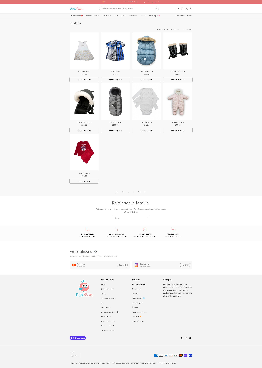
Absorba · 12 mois (178, 122)
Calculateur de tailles (108, 326)
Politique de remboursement (167, 363)
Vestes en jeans (137, 303)
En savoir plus (175, 296)
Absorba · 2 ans (147, 122)
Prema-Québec (106, 317)
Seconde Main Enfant (108, 321)
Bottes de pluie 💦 (138, 298)
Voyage (134, 293)
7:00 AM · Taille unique (178, 71)
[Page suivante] (145, 192)
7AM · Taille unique (147, 71)
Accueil (103, 284)
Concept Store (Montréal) (109, 312)
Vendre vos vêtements (108, 298)
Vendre (189, 16)
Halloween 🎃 (136, 317)
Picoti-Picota (78, 363)
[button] (93, 16)
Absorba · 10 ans (84, 173)
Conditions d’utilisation (148, 363)
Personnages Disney (139, 312)
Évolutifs (135, 307)
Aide (102, 303)
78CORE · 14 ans (115, 71)
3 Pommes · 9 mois (84, 71)
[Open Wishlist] (182, 8)
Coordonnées (135, 363)
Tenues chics (136, 289)
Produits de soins (138, 321)
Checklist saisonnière (108, 330)
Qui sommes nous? (107, 289)
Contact (103, 293)
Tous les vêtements (139, 284)
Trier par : (159, 29)
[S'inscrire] (147, 218)
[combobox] (127, 8)
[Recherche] (157, 9)
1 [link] (117, 192)
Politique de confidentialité (120, 363)
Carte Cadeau (180, 16)
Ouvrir (121, 265)
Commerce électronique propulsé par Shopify (96, 363)
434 (139, 192)
